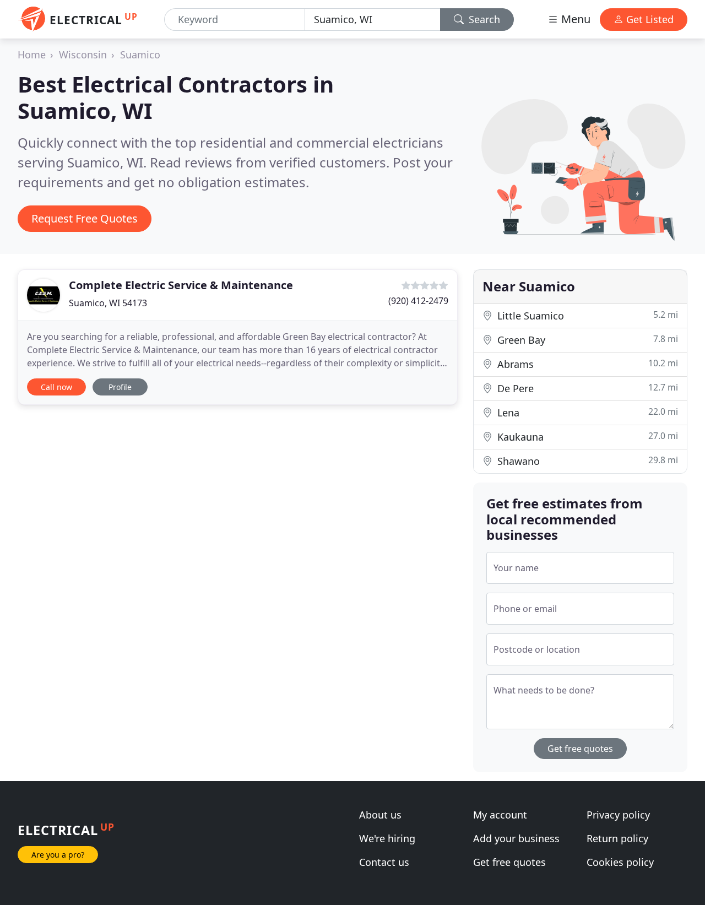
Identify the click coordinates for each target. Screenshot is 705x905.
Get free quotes (580, 749)
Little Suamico (586, 315)
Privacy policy (618, 814)
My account (500, 814)
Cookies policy (620, 862)
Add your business (516, 838)
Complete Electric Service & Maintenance (181, 285)
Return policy (617, 838)
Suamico (140, 54)
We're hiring (387, 838)
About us (380, 814)
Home (32, 54)
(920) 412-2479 (418, 301)
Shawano (586, 461)
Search (483, 19)
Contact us (384, 862)
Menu (574, 19)
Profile (120, 387)
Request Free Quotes (84, 218)
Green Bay (586, 339)
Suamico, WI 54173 (108, 303)
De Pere (586, 388)
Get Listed (648, 19)
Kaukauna (586, 436)
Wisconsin (83, 54)
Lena (586, 412)
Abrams (586, 364)
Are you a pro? (57, 854)
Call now (56, 387)
